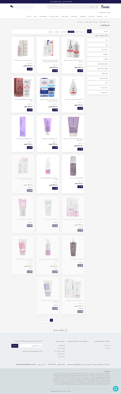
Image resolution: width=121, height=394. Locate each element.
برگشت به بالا (58, 330)
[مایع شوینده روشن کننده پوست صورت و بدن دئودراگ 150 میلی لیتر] (23, 166)
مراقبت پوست (64, 16)
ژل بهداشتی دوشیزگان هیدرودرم (25, 219)
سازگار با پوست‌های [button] (102, 68)
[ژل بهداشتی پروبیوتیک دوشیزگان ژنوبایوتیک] (23, 247)
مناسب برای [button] (105, 49)
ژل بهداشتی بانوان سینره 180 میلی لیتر (74, 99)
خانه (106, 16)
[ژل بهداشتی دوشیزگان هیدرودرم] (23, 207)
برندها (35, 16)
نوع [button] (107, 45)
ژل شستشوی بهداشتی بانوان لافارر (50, 138)
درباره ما (107, 348)
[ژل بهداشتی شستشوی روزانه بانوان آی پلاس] (23, 87)
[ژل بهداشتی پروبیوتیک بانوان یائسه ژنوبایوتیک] (48, 288)
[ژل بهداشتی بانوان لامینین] (73, 247)
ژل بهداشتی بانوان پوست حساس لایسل (23, 60)
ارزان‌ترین (50, 32)
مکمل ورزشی (83, 16)
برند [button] (107, 40)
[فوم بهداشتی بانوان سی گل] (73, 166)
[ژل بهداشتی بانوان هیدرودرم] (48, 207)
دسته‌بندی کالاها (104, 12)
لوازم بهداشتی (43, 16)
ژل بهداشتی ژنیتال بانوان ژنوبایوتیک (74, 300)
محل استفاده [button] (104, 92)
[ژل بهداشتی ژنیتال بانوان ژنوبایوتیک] (73, 288)
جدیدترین (71, 32)
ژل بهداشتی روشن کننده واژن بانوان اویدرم (73, 219)
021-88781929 (51, 364)
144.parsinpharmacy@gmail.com (26, 364)
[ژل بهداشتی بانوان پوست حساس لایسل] (23, 48)
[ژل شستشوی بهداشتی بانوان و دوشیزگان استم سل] (73, 48)
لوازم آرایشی (74, 16)
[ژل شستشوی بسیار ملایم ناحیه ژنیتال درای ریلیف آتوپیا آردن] (48, 87)
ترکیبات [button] (106, 59)
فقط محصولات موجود (101, 35)
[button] (13, 7)
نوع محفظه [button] (105, 73)
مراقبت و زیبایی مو (54, 16)
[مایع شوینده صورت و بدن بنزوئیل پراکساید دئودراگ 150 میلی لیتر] (48, 48)
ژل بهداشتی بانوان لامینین (77, 259)
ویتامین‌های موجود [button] (103, 64)
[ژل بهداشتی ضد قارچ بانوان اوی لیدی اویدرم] (48, 166)
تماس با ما (28, 16)
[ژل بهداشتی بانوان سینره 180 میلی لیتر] (73, 87)
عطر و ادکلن (62, 356)
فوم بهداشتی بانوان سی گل (76, 178)
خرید (79, 70)
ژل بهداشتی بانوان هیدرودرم (51, 219)
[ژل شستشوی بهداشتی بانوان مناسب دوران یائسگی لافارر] (73, 127)
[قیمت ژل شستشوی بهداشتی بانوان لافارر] (48, 127)
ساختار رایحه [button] (104, 88)
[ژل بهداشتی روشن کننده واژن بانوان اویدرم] (73, 207)
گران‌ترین (57, 32)
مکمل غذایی (92, 16)
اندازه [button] (106, 83)
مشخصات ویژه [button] (104, 78)
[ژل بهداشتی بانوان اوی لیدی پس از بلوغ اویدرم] (48, 247)
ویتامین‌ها (99, 16)
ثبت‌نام (15, 346)
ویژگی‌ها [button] (105, 54)
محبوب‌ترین (64, 32)
